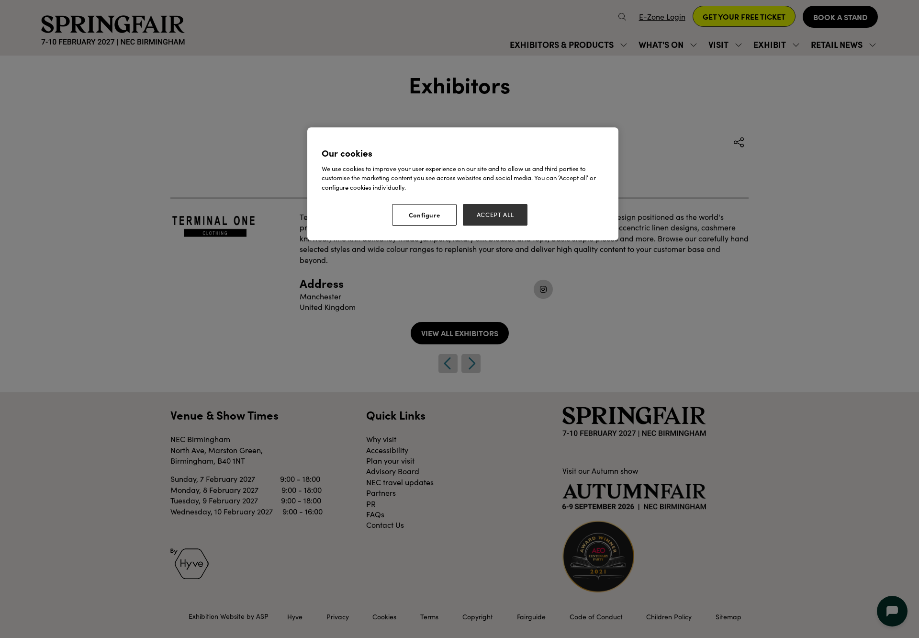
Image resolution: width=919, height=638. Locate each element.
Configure (424, 214)
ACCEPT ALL (495, 214)
